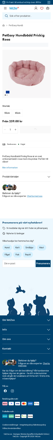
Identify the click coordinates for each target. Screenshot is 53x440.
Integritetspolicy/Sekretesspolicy (33, 425)
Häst (41, 247)
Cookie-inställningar (10, 425)
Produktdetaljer (10, 176)
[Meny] (5, 8)
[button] (5, 129)
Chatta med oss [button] (34, 196)
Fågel (7, 254)
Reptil (28, 254)
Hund (7, 247)
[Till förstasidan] (3, 25)
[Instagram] (12, 391)
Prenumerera (43, 263)
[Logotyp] (14, 8)
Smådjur (29, 247)
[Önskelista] (42, 8)
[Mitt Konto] (36, 8)
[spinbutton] (10, 129)
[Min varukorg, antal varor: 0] (48, 8)
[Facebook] (5, 391)
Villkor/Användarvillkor (11, 428)
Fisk (17, 254)
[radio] (7, 113)
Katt (17, 247)
